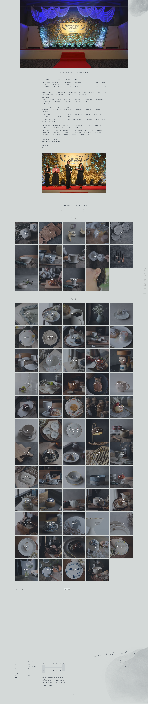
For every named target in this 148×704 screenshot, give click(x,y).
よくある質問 (18, 666)
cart (144, 290)
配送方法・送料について (33, 661)
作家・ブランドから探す (82, 205)
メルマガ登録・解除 (32, 666)
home (16, 670)
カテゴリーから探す (66, 205)
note (16, 675)
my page (145, 275)
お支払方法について (32, 664)
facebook (17, 677)
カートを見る (18, 668)
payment (144, 285)
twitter (16, 679)
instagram (17, 673)
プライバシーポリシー (32, 673)
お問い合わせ (30, 675)
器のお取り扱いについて (20, 664)
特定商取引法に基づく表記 (33, 670)
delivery (145, 280)
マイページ (30, 668)
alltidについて (18, 661)
